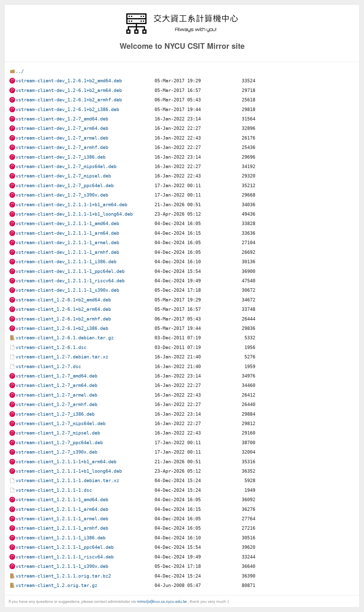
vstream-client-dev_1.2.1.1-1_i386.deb (66, 261)
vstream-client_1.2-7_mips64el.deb (60, 423)
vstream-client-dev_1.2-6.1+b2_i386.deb (67, 109)
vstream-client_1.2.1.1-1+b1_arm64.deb (66, 462)
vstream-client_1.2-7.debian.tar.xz (62, 357)
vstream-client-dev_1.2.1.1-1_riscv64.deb (70, 281)
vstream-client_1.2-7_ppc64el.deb (59, 442)
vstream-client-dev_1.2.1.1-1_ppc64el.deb (70, 271)
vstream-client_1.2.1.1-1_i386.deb (60, 538)
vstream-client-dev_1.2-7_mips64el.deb (66, 166)
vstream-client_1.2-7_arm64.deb (56, 385)
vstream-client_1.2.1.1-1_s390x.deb (62, 566)
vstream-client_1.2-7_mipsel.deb (58, 433)
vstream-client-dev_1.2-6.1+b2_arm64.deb (69, 90)
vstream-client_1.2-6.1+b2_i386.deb (62, 328)
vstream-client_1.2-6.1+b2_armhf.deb (63, 319)
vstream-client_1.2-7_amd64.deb (56, 376)
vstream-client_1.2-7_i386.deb (55, 414)
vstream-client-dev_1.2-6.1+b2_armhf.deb (69, 100)
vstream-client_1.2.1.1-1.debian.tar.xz (67, 480)
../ (20, 71)
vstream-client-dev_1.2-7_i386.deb (60, 157)
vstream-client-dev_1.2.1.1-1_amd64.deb (67, 223)
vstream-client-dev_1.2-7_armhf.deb (62, 147)
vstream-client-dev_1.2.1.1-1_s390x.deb (67, 290)
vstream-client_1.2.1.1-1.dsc (54, 490)
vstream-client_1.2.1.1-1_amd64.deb (62, 499)
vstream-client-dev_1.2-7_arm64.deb (62, 128)
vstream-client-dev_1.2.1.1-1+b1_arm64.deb (71, 204)
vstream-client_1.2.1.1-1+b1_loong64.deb (69, 471)
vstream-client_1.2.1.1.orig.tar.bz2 (63, 576)
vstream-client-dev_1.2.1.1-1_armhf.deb (67, 252)
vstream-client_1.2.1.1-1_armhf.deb (62, 528)
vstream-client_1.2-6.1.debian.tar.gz (65, 338)
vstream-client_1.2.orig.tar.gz (56, 585)
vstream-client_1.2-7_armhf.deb (56, 404)
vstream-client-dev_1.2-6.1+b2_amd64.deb (69, 81)
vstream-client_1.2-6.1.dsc (51, 347)
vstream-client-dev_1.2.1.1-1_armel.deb (67, 242)
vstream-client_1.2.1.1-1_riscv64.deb (65, 557)
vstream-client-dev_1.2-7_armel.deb (62, 138)
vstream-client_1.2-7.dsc (48, 366)
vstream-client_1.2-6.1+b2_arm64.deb (63, 309)
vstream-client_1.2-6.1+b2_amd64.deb (63, 300)
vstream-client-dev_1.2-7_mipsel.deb (63, 176)
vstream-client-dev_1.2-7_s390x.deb (62, 195)
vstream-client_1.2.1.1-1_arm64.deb (62, 509)
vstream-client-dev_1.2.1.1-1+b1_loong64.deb (74, 214)
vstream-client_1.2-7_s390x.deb (56, 452)
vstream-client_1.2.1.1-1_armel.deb (62, 519)
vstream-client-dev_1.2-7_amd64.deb (62, 119)
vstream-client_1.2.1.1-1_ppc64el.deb (65, 547)
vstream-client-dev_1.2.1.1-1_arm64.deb (67, 233)
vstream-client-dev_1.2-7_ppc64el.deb (65, 185)
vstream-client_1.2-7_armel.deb (56, 395)
